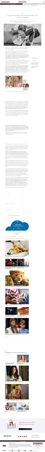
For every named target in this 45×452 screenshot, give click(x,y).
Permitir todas (37, 443)
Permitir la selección (37, 445)
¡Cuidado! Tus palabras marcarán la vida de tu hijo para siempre (16, 187)
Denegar (38, 447)
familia (11, 238)
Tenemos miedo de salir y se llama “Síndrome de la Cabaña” (16, 91)
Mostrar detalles (35, 450)
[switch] (19, 450)
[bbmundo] (22, 2)
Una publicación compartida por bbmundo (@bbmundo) (13, 215)
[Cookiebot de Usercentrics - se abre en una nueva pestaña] (4, 450)
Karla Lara (20, 19)
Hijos (14, 238)
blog (8, 238)
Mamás (22, 13)
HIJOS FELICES (17, 238)
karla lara (21, 238)
